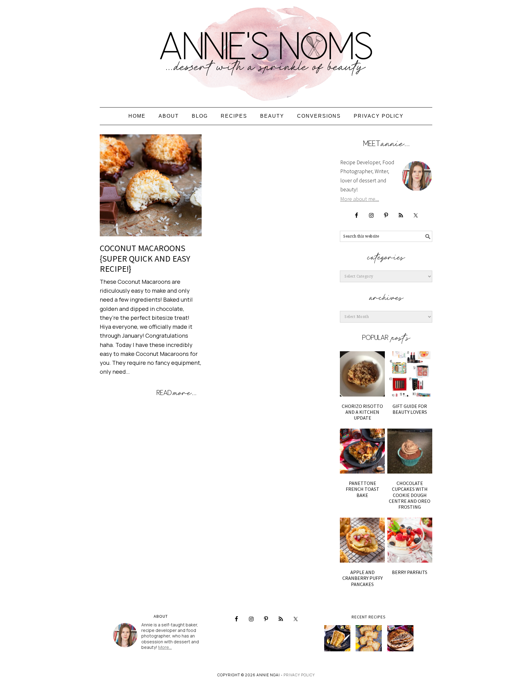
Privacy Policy (299, 675)
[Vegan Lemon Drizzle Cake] (369, 638)
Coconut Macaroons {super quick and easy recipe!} (145, 258)
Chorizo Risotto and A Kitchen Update (362, 412)
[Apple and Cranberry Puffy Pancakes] (362, 540)
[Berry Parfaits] (409, 540)
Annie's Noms (266, 51)
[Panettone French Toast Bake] (362, 451)
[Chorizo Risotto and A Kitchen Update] (362, 373)
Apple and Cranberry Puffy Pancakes (362, 578)
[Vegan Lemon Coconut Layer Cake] (337, 638)
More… (165, 647)
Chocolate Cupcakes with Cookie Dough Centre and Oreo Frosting (409, 495)
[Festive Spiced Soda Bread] (400, 638)
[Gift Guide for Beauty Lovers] (409, 373)
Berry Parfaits (409, 572)
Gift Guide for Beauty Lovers (410, 409)
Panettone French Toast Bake (362, 489)
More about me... (359, 198)
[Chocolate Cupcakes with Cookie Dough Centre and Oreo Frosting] (409, 451)
